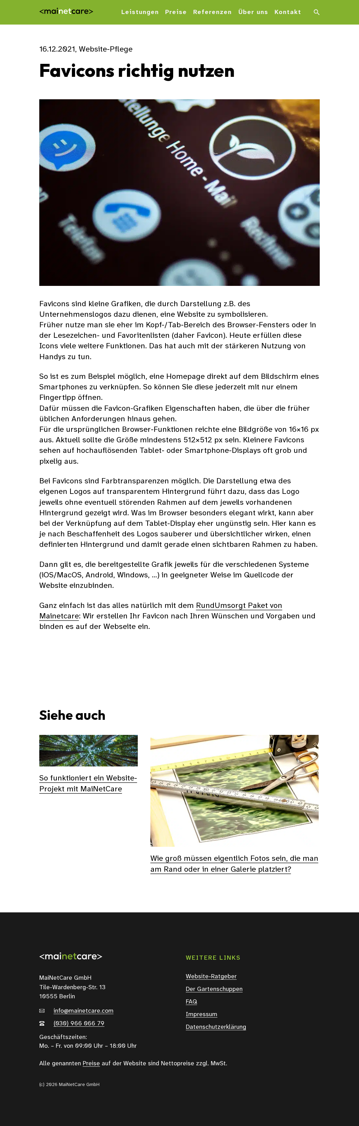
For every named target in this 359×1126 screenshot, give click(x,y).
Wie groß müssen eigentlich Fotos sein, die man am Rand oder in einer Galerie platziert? (234, 863)
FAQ (191, 1002)
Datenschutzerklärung (216, 1027)
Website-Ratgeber (211, 976)
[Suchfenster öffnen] (317, 12)
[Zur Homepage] (66, 12)
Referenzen (212, 12)
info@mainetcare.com (84, 1011)
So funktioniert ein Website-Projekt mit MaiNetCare (88, 783)
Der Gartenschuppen (214, 989)
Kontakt (288, 12)
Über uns (253, 12)
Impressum (201, 1014)
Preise (176, 12)
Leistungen (140, 12)
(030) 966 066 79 (79, 1023)
